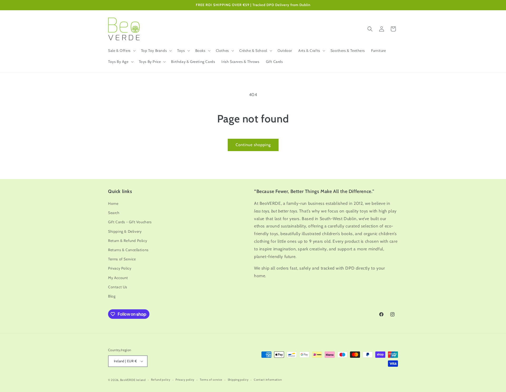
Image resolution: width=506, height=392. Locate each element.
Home (113, 203)
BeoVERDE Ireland (133, 380)
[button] (121, 50)
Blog (111, 296)
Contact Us (117, 287)
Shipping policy (238, 379)
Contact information (268, 379)
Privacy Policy (119, 268)
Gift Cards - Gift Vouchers (130, 222)
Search (114, 212)
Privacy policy (185, 379)
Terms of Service (122, 259)
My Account (118, 277)
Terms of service (211, 379)
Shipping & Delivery (125, 231)
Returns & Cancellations (128, 249)
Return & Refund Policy (127, 240)
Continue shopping (253, 144)
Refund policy (161, 379)
